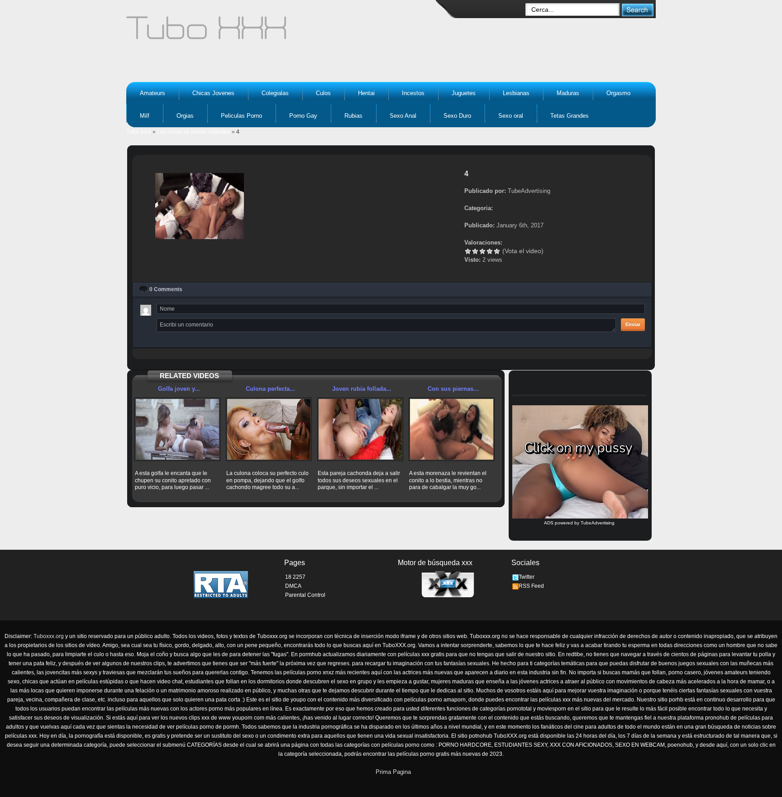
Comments (165, 289)
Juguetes (464, 93)
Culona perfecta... (270, 388)
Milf (144, 115)
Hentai (366, 93)
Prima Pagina (393, 771)
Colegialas (275, 93)
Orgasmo (618, 93)
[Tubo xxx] (285, 31)
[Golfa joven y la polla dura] (177, 429)
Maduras (568, 93)
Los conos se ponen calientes (193, 132)
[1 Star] (468, 251)
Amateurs (152, 93)
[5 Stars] (497, 251)
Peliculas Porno (241, 115)
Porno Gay (303, 115)
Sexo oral (510, 115)
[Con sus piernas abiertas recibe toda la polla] (452, 429)
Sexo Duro (457, 115)
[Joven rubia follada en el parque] (360, 429)
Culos (323, 93)
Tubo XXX (138, 132)
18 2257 (295, 577)
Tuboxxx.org (48, 636)
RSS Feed (531, 586)
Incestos (413, 93)
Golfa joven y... (179, 388)
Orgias (185, 115)
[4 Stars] (489, 251)
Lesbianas (516, 93)
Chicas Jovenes (213, 93)
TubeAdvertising (598, 522)
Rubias (353, 115)
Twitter (526, 577)
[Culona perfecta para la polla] (269, 429)
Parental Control (305, 595)
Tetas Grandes (569, 115)
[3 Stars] (482, 251)
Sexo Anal (403, 115)
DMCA (293, 586)
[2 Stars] (475, 251)
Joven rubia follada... (361, 388)
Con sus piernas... (453, 388)
